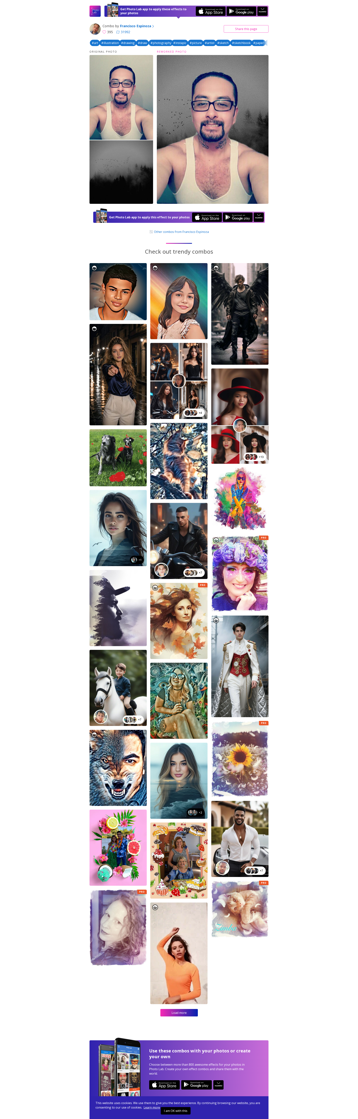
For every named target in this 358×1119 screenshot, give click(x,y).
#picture (196, 43)
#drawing (128, 43)
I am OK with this (175, 1111)
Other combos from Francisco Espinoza (181, 232)
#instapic (179, 43)
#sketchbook (241, 43)
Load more (179, 1013)
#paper (258, 43)
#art (95, 43)
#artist (209, 43)
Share (246, 29)
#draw (142, 43)
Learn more (152, 1107)
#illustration (110, 43)
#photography (160, 43)
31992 (125, 32)
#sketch (223, 43)
